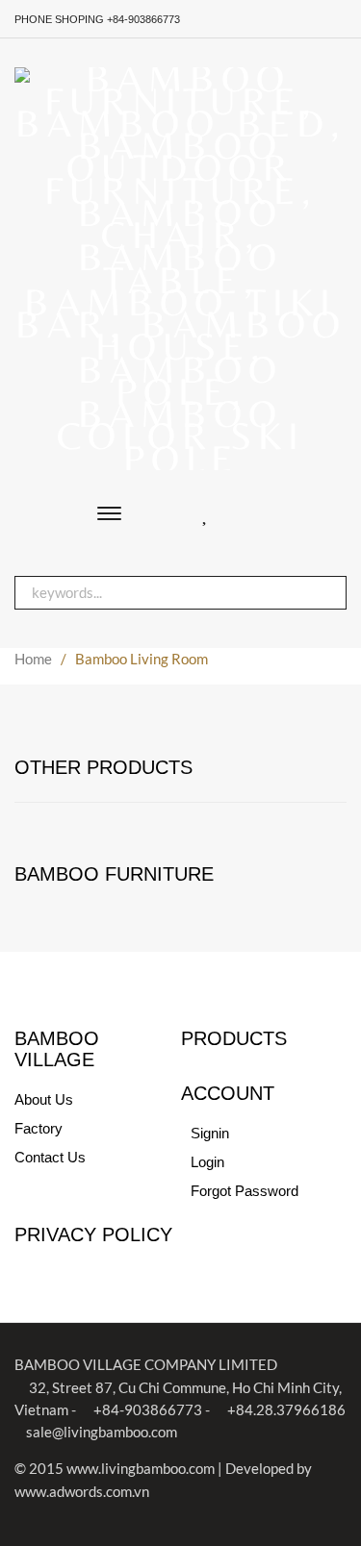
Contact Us (50, 1157)
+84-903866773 (146, 1409)
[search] (322, 593)
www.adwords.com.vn (81, 1491)
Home (33, 658)
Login (207, 1162)
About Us (43, 1099)
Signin (210, 1133)
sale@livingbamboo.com (101, 1431)
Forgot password (244, 1191)
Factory (38, 1128)
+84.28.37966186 (285, 1409)
